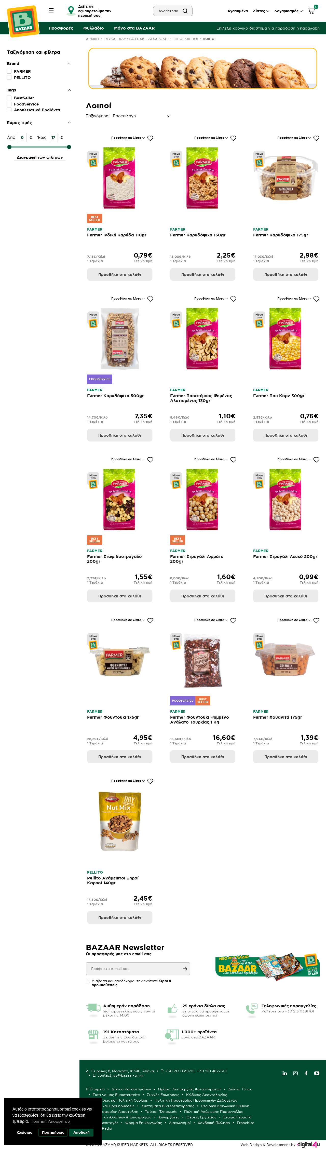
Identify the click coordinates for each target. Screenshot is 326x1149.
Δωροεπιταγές (105, 1123)
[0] (311, 11)
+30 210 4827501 (212, 1071)
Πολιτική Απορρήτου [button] (50, 1121)
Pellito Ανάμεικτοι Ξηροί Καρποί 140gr (113, 880)
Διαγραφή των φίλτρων (40, 157)
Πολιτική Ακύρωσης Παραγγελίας (213, 1112)
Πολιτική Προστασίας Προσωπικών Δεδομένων (196, 1100)
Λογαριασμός (286, 11)
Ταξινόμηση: (87, 116)
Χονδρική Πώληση (214, 1123)
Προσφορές (61, 28)
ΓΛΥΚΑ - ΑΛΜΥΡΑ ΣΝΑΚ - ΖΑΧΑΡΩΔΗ (136, 39)
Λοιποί (209, 39)
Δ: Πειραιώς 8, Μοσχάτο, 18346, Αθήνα (120, 1071)
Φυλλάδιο (93, 28)
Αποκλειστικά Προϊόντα (37, 110)
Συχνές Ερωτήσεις (163, 1095)
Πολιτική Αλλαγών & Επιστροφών (122, 1117)
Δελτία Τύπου (240, 1089)
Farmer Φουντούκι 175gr (113, 717)
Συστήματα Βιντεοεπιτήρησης (167, 1106)
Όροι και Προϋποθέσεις (113, 1106)
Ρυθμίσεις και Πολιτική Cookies (120, 1100)
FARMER (22, 71)
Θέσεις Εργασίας (201, 1117)
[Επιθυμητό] (150, 138)
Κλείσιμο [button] (24, 1132)
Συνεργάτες (169, 1117)
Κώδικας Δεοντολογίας (206, 1095)
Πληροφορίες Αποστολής (115, 1112)
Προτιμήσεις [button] (53, 1132)
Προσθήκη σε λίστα (126, 137)
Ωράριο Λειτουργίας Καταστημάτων (189, 1089)
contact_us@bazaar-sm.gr (121, 1075)
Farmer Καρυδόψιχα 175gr (280, 235)
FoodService (26, 104)
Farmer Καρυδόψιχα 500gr (115, 395)
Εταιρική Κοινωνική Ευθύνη (225, 1106)
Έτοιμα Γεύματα (237, 1117)
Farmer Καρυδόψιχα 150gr (198, 235)
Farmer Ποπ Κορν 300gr (279, 395)
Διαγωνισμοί (180, 1123)
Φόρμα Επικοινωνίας (143, 1123)
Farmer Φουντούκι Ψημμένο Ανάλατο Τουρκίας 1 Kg (199, 719)
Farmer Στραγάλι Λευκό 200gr (285, 556)
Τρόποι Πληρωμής (161, 1112)
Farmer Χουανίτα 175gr (277, 717)
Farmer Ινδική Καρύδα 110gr (116, 235)
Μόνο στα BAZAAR (134, 28)
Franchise (245, 1123)
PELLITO (22, 77)
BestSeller (24, 98)
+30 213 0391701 (180, 1071)
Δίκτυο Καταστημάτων (131, 1089)
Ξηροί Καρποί (185, 39)
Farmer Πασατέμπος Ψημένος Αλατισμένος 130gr (201, 398)
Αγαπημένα (237, 11)
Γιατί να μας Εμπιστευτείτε (116, 1095)
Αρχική (92, 39)
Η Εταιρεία (95, 1089)
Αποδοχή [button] (81, 1132)
